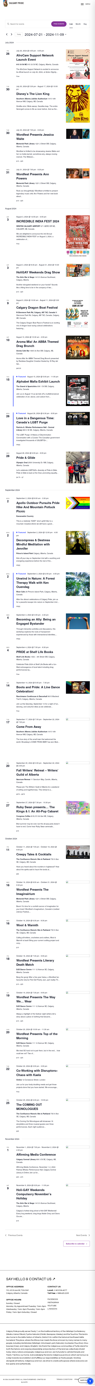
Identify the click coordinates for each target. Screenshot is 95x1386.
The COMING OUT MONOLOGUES (29, 1106)
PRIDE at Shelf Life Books (34, 652)
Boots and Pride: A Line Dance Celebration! (38, 689)
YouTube (52, 1305)
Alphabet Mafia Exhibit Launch (38, 381)
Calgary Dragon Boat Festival (37, 307)
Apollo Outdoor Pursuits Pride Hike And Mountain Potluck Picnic (37, 507)
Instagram (53, 1302)
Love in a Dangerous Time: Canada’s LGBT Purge (35, 420)
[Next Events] (11, 34)
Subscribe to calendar (75, 1243)
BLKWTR (24, 1382)
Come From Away (28, 726)
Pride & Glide (25, 457)
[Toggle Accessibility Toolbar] (90, 1381)
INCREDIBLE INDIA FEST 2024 (37, 221)
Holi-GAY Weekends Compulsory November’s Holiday (33, 1194)
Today (19, 34)
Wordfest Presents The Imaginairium (32, 891)
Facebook (53, 1299)
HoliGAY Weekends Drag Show (38, 272)
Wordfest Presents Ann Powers (32, 176)
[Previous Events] (6, 34)
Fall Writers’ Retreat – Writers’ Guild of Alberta (37, 772)
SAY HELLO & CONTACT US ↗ (30, 1279)
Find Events (59, 24)
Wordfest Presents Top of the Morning (37, 1036)
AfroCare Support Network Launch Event (35, 57)
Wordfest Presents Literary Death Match (35, 962)
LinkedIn (52, 1309)
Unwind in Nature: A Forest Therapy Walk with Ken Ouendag (35, 582)
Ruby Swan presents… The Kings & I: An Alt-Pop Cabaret (37, 809)
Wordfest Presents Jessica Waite (35, 136)
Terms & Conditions (64, 1379)
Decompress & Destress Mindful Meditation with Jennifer (33, 544)
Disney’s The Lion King (32, 94)
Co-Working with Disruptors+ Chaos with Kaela (37, 1072)
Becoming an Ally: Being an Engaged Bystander (36, 621)
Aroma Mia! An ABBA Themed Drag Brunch (37, 343)
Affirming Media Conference (36, 1154)
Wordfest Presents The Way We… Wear (35, 999)
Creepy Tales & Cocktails (33, 854)
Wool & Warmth (27, 925)
